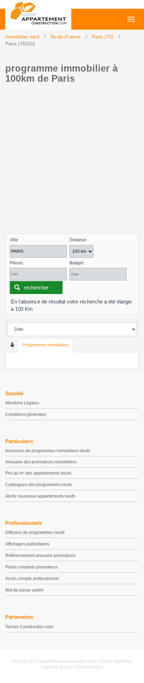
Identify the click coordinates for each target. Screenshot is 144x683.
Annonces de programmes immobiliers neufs (47, 450)
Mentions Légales (22, 403)
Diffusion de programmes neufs (35, 532)
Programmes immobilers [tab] (45, 345)
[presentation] (12, 344)
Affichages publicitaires (27, 544)
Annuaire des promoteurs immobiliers (41, 462)
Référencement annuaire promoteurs (40, 555)
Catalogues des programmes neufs (38, 484)
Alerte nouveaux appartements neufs (40, 496)
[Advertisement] (72, 160)
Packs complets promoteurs (31, 567)
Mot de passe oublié (24, 590)
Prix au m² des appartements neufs (38, 473)
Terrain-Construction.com (29, 626)
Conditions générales (25, 414)
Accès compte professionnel (32, 578)
